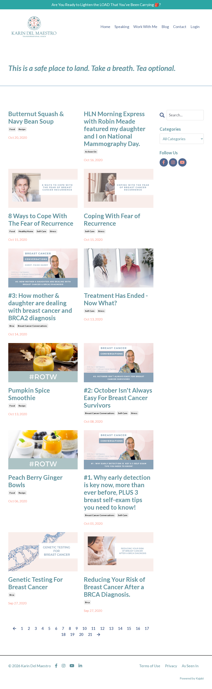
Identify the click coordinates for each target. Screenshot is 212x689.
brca (12, 326)
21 (90, 634)
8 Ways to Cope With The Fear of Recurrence (40, 219)
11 (93, 628)
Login (195, 26)
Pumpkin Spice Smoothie (29, 393)
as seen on (90, 151)
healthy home (26, 231)
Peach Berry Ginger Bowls (35, 481)
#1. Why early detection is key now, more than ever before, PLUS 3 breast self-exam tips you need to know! (117, 492)
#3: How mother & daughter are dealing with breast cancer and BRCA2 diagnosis (40, 306)
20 (81, 634)
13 (111, 628)
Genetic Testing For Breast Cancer (35, 583)
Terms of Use (149, 665)
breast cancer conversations (32, 326)
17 (147, 628)
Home (105, 26)
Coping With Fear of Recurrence (112, 219)
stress (53, 231)
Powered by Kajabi (192, 678)
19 (72, 634)
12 (102, 628)
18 (63, 634)
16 (138, 628)
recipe (22, 129)
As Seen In (190, 665)
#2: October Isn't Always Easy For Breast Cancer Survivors (118, 397)
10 (84, 628)
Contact (179, 26)
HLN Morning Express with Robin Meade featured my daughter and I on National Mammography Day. (114, 128)
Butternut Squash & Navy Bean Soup (36, 117)
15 (129, 628)
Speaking (121, 26)
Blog (165, 26)
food (12, 129)
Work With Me (145, 26)
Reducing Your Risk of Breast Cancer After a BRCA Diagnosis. (114, 587)
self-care (41, 231)
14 (120, 628)
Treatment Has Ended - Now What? (116, 299)
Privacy (171, 665)
